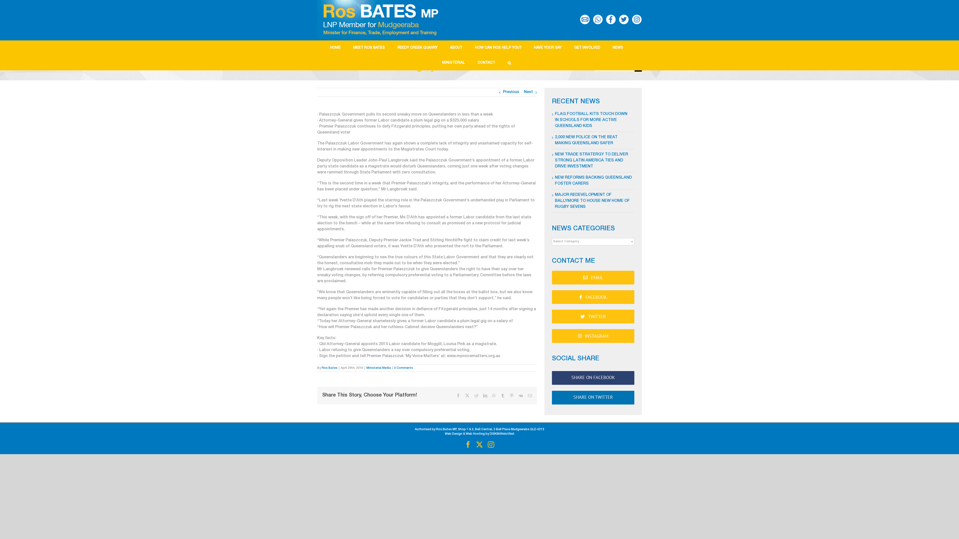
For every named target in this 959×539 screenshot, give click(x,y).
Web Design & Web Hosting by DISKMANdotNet (479, 433)
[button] (509, 62)
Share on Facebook (593, 377)
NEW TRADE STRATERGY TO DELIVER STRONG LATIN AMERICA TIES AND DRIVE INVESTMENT (591, 161)
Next (528, 92)
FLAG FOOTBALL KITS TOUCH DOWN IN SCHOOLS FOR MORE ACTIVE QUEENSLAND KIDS (591, 120)
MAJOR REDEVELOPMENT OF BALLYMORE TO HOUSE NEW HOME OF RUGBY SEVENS (592, 201)
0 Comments (403, 368)
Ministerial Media (378, 368)
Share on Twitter (593, 397)
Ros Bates (329, 368)
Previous (511, 92)
